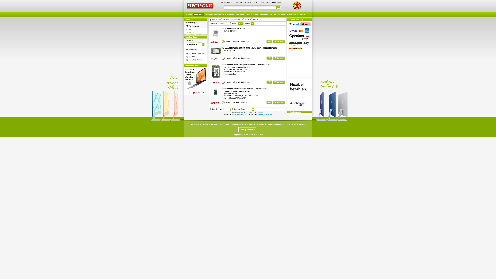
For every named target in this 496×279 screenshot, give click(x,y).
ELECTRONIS (200, 6)
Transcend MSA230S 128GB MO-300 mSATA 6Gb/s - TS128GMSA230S (249, 48)
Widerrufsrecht (300, 124)
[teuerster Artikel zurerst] (242, 23)
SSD (189, 29)
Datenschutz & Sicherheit (254, 124)
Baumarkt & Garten (296, 15)
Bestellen (280, 41)
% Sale (189, 15)
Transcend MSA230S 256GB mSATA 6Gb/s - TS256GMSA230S (246, 64)
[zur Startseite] (211, 19)
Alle (254, 20)
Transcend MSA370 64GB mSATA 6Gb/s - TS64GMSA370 (244, 89)
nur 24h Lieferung (195, 60)
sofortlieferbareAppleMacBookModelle (194, 81)
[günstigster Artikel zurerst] (239, 23)
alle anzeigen (191, 23)
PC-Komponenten (193, 26)
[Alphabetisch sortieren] (252, 23)
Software (264, 15)
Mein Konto (224, 124)
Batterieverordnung (265, 115)
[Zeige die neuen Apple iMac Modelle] (351, 95)
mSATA (191, 33)
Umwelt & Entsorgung (276, 124)
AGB (255, 2)
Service (248, 2)
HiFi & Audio (252, 15)
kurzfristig (192, 57)
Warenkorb (228, 2)
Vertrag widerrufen (247, 130)
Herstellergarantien (239, 115)
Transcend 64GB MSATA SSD (233, 28)
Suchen (278, 8)
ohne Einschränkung (196, 53)
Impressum (265, 2)
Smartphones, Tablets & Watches (219, 15)
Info (269, 41)
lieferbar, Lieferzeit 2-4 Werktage (237, 42)
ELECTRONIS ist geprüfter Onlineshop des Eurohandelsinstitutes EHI (297, 5)
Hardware (198, 15)
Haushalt (240, 15)
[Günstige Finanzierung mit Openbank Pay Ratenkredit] (299, 93)
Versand (239, 2)
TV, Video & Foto (277, 15)
